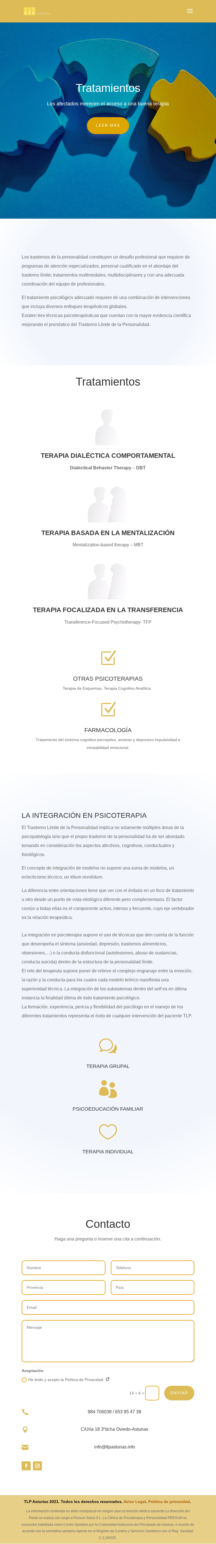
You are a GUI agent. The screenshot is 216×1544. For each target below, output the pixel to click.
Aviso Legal (134, 1501)
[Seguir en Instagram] (37, 1465)
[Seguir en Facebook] (26, 1465)
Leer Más (108, 125)
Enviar (179, 1393)
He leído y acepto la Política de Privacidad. (66, 1379)
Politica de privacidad (169, 1501)
